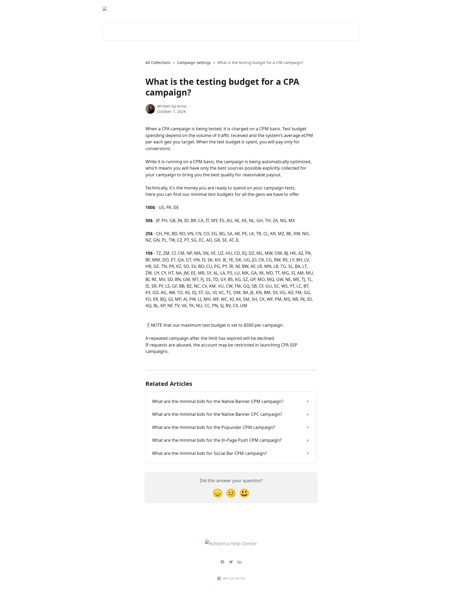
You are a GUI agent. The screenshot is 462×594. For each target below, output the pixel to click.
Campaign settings (194, 62)
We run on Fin (234, 578)
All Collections (158, 62)
